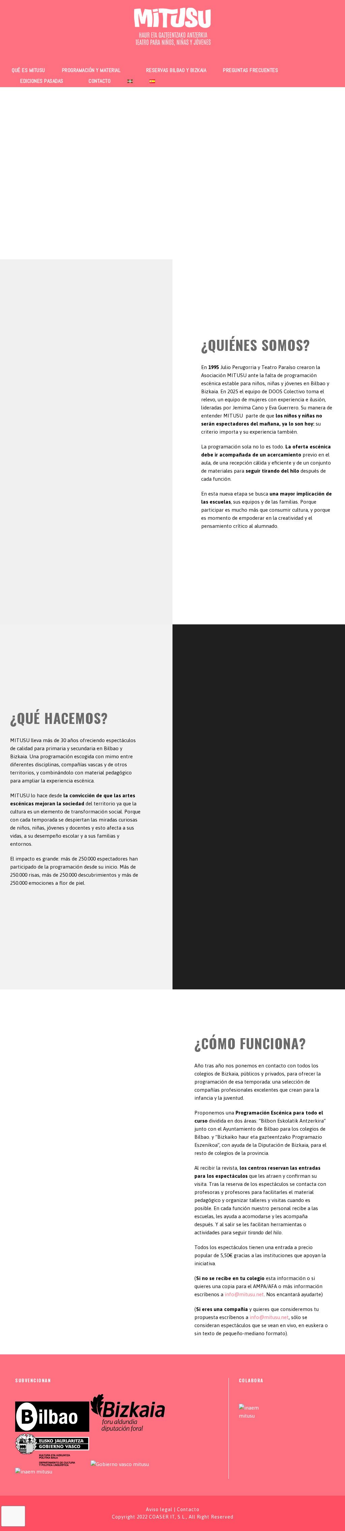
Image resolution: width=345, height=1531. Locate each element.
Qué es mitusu (28, 70)
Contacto (100, 80)
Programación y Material (91, 70)
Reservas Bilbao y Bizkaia (176, 70)
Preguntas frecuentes (250, 70)
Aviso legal (159, 1509)
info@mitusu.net (244, 1294)
